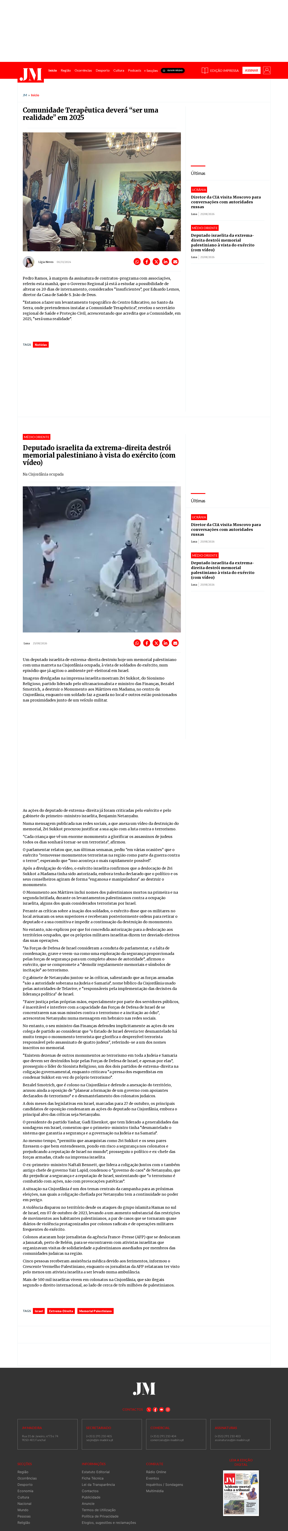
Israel (39, 1311)
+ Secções (151, 70)
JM (25, 95)
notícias (41, 345)
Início (35, 95)
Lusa (194, 214)
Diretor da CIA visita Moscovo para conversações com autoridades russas (226, 202)
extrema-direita (61, 1311)
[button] (266, 70)
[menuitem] (52, 70)
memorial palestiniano (95, 1311)
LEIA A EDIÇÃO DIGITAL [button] (241, 1462)
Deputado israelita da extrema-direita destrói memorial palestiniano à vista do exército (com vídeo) (222, 242)
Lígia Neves (46, 262)
